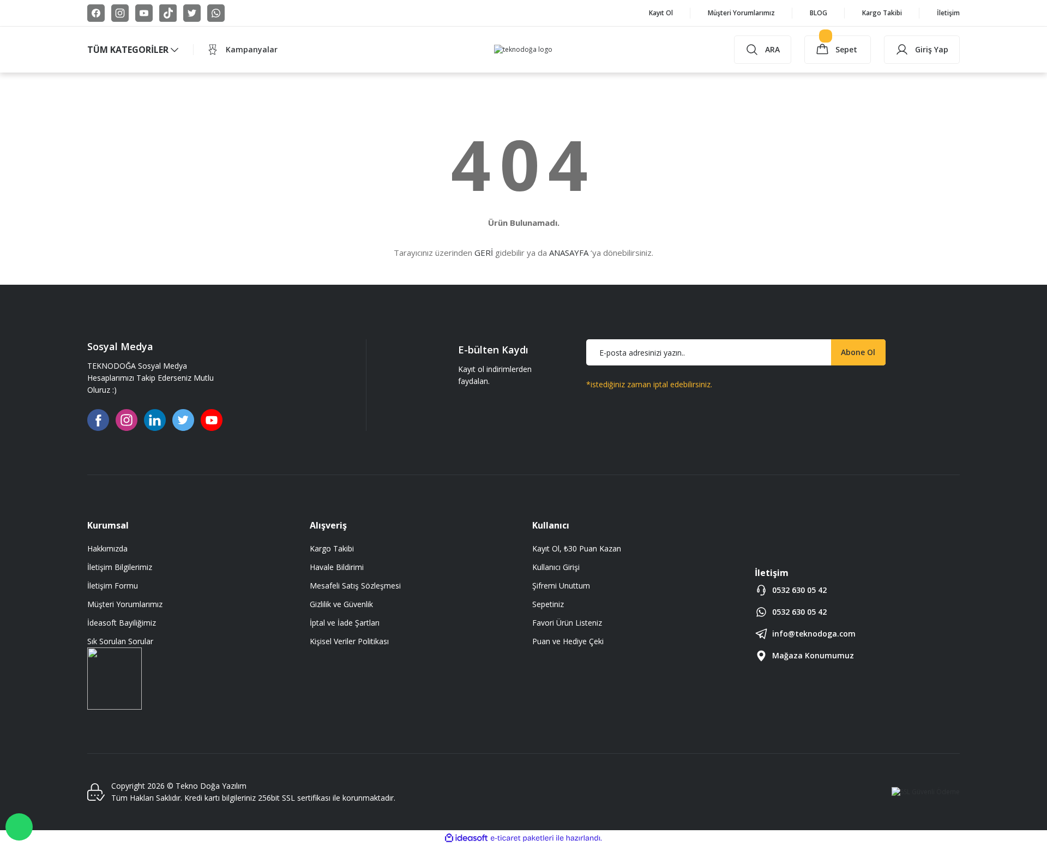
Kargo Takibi (332, 548)
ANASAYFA (568, 252)
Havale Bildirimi (337, 567)
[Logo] (523, 50)
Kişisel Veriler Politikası (349, 641)
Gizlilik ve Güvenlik (341, 604)
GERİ (483, 252)
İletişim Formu (112, 585)
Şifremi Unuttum (561, 585)
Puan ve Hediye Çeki (568, 641)
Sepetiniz (548, 604)
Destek (19, 827)
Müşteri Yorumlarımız (125, 604)
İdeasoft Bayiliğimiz (121, 622)
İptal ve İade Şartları (345, 622)
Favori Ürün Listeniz (567, 622)
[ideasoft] (466, 838)
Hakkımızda (107, 548)
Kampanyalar (252, 49)
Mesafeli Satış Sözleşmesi (355, 585)
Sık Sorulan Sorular (120, 641)
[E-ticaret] (522, 838)
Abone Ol (858, 352)
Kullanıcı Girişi (556, 567)
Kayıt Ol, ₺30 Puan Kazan (576, 548)
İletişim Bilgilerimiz (119, 567)
